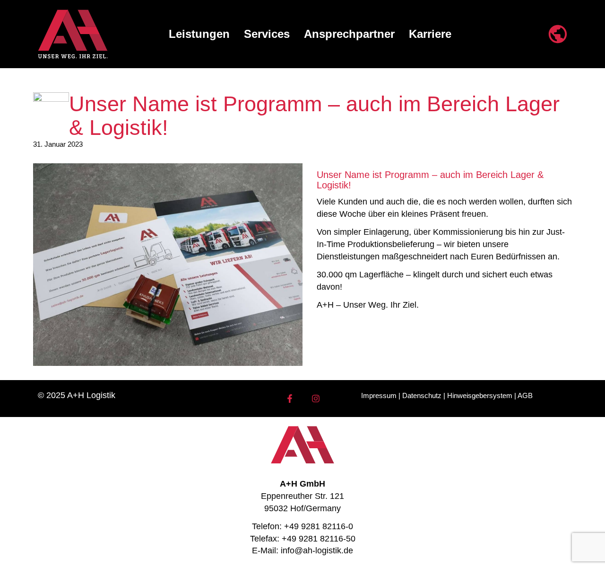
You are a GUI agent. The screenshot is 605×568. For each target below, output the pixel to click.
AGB (525, 395)
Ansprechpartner (349, 33)
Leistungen (199, 33)
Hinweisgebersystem (479, 395)
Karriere (430, 33)
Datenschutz (421, 395)
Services (267, 33)
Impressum (379, 395)
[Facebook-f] (290, 398)
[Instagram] (316, 398)
